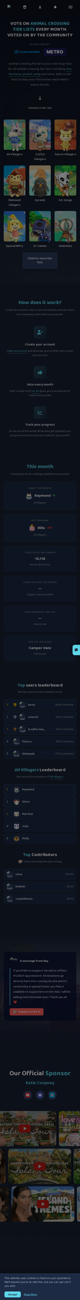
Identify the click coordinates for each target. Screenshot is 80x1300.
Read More (30, 1294)
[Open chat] (76, 650)
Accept (12, 1294)
